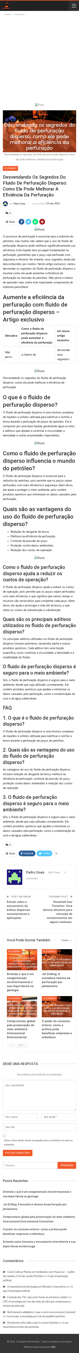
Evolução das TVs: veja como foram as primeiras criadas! (37, 1297)
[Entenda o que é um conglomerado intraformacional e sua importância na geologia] (22, 959)
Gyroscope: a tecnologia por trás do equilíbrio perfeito (36, 1316)
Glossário (10, 168)
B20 (53, 1347)
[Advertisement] (39, 57)
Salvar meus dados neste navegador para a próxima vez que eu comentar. (38, 1142)
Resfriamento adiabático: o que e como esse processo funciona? (41, 1312)
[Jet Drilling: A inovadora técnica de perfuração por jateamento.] (57, 959)
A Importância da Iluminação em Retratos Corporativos (36, 1287)
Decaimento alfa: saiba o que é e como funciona (32, 1323)
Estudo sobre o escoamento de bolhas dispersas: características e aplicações (19, 910)
